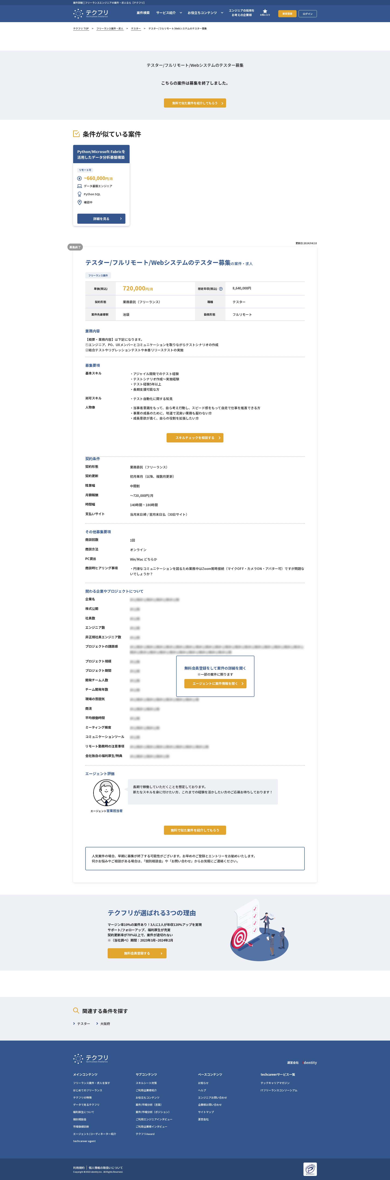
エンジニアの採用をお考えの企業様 (242, 12)
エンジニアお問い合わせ (212, 1097)
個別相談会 (79, 1119)
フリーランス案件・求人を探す (91, 1083)
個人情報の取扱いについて (106, 1168)
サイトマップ (206, 1112)
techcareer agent (84, 1141)
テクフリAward (145, 1134)
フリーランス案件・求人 (109, 28)
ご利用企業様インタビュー (151, 1126)
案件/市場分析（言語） (149, 1105)
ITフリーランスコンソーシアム (279, 1090)
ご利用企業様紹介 (146, 1090)
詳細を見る (101, 218)
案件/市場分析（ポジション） (153, 1112)
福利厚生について (83, 1112)
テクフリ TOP (81, 28)
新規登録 (287, 13)
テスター (136, 28)
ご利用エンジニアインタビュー (154, 1119)
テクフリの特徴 (82, 1097)
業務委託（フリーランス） (142, 301)
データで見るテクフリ (86, 1105)
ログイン (308, 13)
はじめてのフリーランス (87, 1090)
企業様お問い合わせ (210, 1105)
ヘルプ (202, 1090)
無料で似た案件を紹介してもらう (195, 830)
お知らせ (203, 1083)
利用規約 (78, 1168)
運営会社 (203, 1119)
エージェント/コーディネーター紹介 (94, 1134)
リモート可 (85, 169)
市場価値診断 (81, 1126)
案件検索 (143, 12)
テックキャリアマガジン (275, 1083)
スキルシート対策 (146, 1083)
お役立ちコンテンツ (147, 1097)
